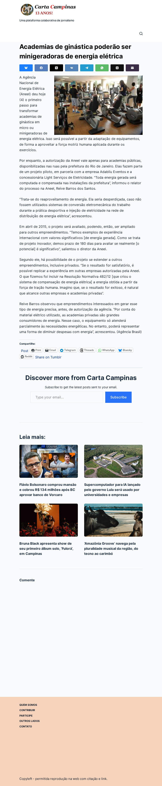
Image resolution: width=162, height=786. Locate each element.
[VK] (71, 67)
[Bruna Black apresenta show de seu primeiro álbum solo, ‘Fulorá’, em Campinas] (48, 520)
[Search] (141, 33)
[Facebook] (41, 67)
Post (24, 350)
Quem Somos (28, 704)
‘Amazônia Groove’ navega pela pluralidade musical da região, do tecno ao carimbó (111, 548)
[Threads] (117, 67)
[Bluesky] (26, 67)
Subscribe (118, 397)
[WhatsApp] (102, 67)
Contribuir (27, 710)
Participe (25, 715)
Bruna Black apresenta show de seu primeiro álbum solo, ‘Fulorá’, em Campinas (46, 548)
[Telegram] (86, 67)
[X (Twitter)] (56, 67)
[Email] (132, 67)
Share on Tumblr (48, 356)
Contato (25, 726)
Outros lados (29, 720)
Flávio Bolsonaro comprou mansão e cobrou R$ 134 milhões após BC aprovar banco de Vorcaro (47, 489)
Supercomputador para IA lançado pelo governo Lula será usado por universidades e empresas (112, 489)
